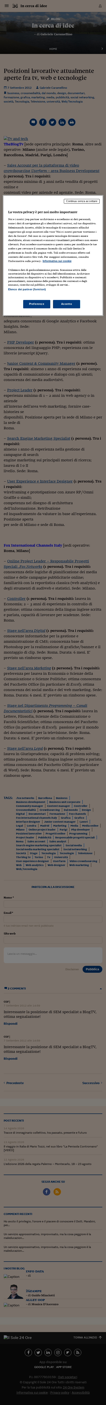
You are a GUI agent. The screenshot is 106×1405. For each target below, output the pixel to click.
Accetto (66, 303)
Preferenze (36, 303)
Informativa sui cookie (57, 261)
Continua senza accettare (82, 201)
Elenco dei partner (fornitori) (27, 289)
